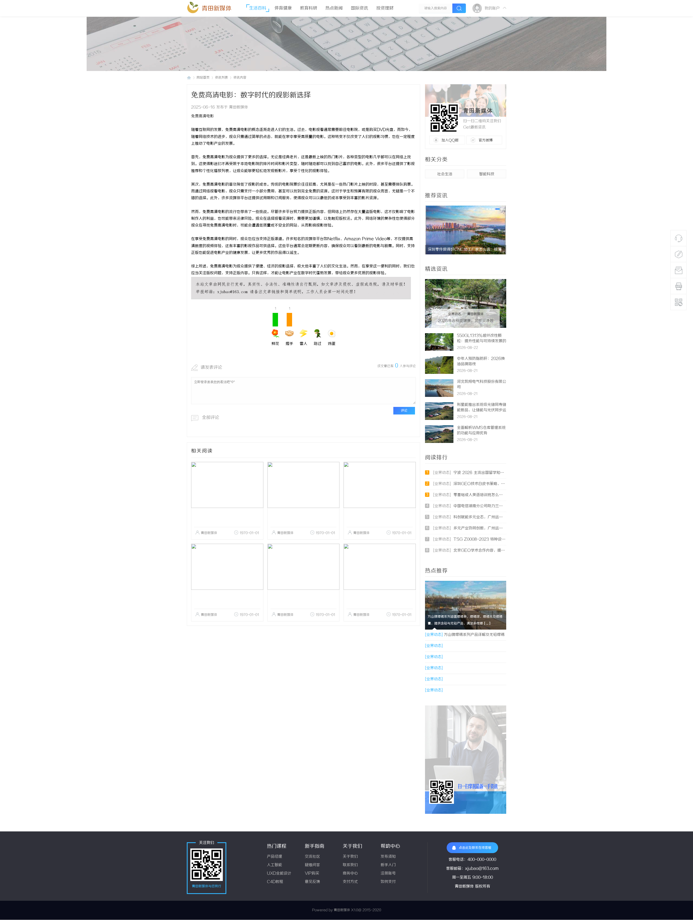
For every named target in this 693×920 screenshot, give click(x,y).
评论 (404, 411)
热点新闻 (334, 8)
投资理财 (385, 8)
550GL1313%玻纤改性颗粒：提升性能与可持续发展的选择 (481, 341)
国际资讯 (359, 8)
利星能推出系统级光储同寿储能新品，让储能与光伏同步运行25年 (481, 410)
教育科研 (308, 8)
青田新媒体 (216, 8)
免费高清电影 (202, 116)
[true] (459, 8)
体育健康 (283, 8)
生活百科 (257, 8)
